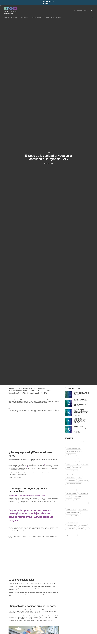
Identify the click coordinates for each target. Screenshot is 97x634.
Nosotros (6, 17)
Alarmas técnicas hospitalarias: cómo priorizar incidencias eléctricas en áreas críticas (80, 420)
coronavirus (85, 464)
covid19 (68, 467)
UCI (87, 528)
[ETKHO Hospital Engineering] (10, 10)
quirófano (68, 496)
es (91, 10)
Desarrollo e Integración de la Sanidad (45, 464)
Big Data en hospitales (71, 454)
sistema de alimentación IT (72, 515)
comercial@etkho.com (82, 10)
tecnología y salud (70, 528)
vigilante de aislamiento (71, 535)
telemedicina (80, 528)
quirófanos (69, 499)
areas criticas (69, 445)
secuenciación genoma (76, 506)
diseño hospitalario (77, 467)
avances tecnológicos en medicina (73, 451)
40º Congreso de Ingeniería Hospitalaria (74, 441)
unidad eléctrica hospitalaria (72, 531)
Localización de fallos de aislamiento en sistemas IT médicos (81, 393)
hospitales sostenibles (71, 480)
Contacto (58, 17)
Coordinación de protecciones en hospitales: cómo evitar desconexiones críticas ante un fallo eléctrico (81, 411)
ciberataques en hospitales (72, 457)
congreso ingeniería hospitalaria (73, 464)
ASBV (77, 445)
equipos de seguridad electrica (73, 474)
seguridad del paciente (71, 509)
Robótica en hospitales (82, 502)
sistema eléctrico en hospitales (73, 518)
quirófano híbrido (77, 496)
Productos (14, 17)
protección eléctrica (84, 493)
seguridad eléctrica (83, 509)
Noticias (48, 152)
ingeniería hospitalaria (83, 480)
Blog (52, 17)
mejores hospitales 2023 (71, 493)
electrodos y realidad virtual (72, 470)
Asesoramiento (24, 17)
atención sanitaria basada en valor (73, 448)
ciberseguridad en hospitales (72, 461)
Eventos (47, 17)
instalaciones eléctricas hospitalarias (74, 486)
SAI (67, 506)
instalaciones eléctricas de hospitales (74, 483)
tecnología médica (82, 525)
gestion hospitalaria (70, 477)
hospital (79, 477)
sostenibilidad (85, 518)
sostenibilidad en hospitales (72, 522)
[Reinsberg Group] (48, 2)
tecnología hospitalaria (71, 525)
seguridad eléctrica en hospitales (73, 512)
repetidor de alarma (70, 502)
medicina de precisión (71, 490)
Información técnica (36, 17)
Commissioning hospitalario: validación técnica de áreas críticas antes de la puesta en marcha (81, 429)
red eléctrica (77, 499)
